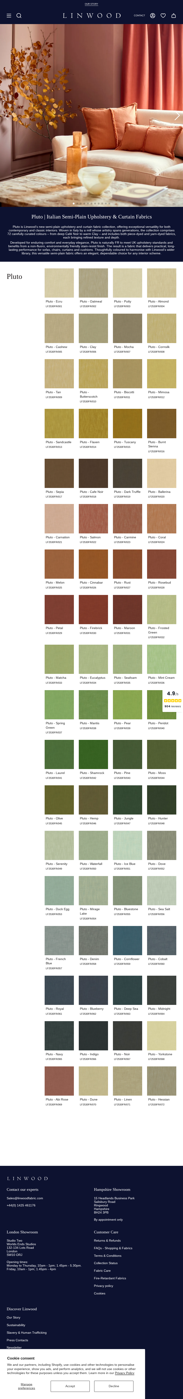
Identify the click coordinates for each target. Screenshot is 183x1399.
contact (139, 15)
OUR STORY (91, 4)
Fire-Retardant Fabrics (110, 1278)
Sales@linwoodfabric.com (25, 1198)
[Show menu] (8, 15)
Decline (114, 1386)
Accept (70, 1386)
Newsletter (14, 1347)
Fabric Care (102, 1270)
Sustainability (16, 1325)
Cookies (99, 1293)
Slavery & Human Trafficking (27, 1332)
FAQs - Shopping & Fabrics (113, 1248)
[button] (19, 15)
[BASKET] (173, 15)
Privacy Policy (124, 1373)
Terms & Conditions (107, 1255)
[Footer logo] (27, 1179)
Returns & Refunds (107, 1240)
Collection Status (106, 1263)
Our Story (13, 1317)
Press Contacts (17, 1340)
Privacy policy (103, 1286)
